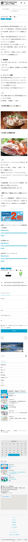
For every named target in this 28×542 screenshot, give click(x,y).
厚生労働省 (3, 375)
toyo (15, 16)
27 (10, 454)
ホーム (14, 517)
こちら (8, 492)
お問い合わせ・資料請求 (14, 534)
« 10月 (2, 456)
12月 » (5, 456)
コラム (2, 382)
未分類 (2, 372)
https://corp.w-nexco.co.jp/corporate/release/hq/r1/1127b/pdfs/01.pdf (14, 233)
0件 (11, 16)
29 (17, 454)
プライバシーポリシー (14, 532)
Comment (2, 298)
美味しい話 (3, 369)
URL (1, 320)
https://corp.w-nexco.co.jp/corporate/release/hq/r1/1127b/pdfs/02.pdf (14, 246)
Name (2, 310)
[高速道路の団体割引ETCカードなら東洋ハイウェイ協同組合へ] (9, 2)
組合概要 (14, 522)
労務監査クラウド (4, 377)
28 (13, 454)
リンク (14, 529)
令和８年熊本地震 (12, 407)
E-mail (2, 315)
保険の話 (2, 380)
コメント (12, 270)
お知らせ (2, 268)
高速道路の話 (8, 268)
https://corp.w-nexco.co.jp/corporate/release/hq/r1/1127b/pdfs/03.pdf (14, 258)
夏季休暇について (12, 395)
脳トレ (2, 367)
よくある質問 (14, 527)
